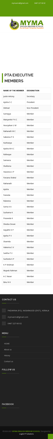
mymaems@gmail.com (19, 3)
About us (8, 349)
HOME (7, 343)
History (7, 355)
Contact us (8, 361)
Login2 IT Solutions (26, 434)
